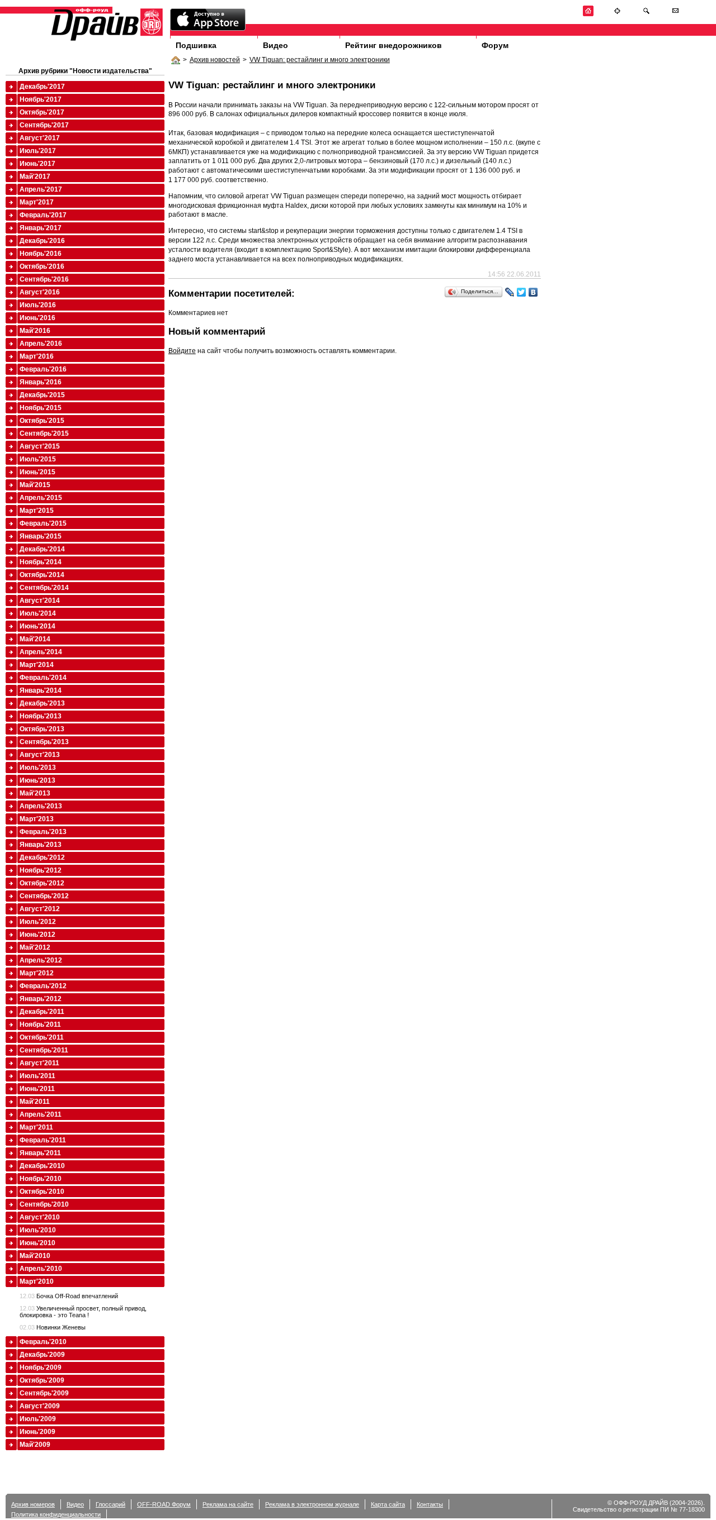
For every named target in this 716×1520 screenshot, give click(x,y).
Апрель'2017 (41, 189)
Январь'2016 (41, 382)
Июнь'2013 (37, 780)
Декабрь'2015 (42, 395)
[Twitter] (521, 292)
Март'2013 (37, 819)
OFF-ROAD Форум (164, 1504)
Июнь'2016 (37, 318)
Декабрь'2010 (42, 1166)
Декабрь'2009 (42, 1355)
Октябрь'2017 (42, 112)
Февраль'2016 (43, 369)
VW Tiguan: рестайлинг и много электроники (319, 60)
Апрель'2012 (41, 960)
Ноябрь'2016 (41, 254)
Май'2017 (35, 176)
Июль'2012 (38, 922)
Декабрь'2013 (42, 703)
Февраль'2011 (43, 1140)
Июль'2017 (38, 151)
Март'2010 (37, 1281)
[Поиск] (646, 14)
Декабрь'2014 (42, 549)
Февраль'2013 (43, 832)
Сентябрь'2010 (44, 1204)
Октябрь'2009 (42, 1380)
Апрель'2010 (41, 1269)
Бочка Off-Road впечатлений (69, 1296)
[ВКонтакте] (533, 292)
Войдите (182, 351)
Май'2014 (35, 639)
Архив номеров (33, 1504)
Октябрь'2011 (42, 1037)
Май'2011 (35, 1102)
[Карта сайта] (617, 14)
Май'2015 (35, 485)
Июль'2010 (38, 1230)
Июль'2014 (38, 613)
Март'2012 (37, 973)
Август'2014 (40, 600)
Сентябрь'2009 (44, 1393)
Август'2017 (40, 138)
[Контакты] (675, 14)
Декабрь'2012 (42, 857)
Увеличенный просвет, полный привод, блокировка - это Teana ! (83, 1311)
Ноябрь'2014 (41, 562)
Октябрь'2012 (42, 883)
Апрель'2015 (41, 498)
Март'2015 (37, 510)
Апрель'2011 (41, 1114)
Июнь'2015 (37, 472)
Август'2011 (39, 1063)
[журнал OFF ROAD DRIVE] (105, 40)
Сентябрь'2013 (44, 742)
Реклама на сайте (227, 1504)
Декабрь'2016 (42, 241)
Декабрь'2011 (42, 1012)
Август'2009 (40, 1406)
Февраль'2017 (43, 215)
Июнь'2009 (37, 1432)
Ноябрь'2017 (41, 99)
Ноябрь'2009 (41, 1367)
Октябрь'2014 (42, 575)
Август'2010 (40, 1217)
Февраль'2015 (43, 523)
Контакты (430, 1504)
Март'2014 (37, 665)
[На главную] (588, 14)
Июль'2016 (38, 305)
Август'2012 (40, 909)
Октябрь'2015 (42, 421)
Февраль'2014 (43, 678)
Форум (495, 45)
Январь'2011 (40, 1153)
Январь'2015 (41, 536)
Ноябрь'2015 (41, 408)
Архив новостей (215, 60)
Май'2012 (35, 947)
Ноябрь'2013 (41, 716)
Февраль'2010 (43, 1342)
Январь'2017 (41, 228)
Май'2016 (35, 331)
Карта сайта (388, 1504)
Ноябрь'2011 (40, 1024)
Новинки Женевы (53, 1327)
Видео (275, 45)
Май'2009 (35, 1444)
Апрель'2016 (41, 343)
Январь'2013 (41, 845)
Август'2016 (40, 292)
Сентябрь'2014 (44, 588)
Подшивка (196, 45)
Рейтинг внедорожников (393, 45)
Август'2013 (40, 755)
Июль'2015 (38, 459)
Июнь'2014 (37, 626)
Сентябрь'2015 (44, 433)
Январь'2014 (41, 690)
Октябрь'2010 (42, 1191)
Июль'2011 (37, 1076)
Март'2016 (37, 356)
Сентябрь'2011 (44, 1050)
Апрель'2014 (41, 652)
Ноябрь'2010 (41, 1179)
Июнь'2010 (37, 1243)
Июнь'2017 (37, 164)
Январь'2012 (41, 999)
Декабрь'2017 (42, 86)
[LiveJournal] (510, 292)
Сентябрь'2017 (44, 125)
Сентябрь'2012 (44, 896)
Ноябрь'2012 (41, 870)
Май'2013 (35, 793)
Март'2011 (36, 1127)
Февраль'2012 (43, 986)
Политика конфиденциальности (56, 1514)
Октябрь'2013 (42, 729)
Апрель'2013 (41, 806)
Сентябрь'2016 (44, 279)
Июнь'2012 (37, 934)
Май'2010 (35, 1256)
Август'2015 (40, 446)
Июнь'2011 (37, 1089)
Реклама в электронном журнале (312, 1504)
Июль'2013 (38, 767)
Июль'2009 (38, 1419)
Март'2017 (37, 202)
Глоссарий (110, 1504)
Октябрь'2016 (42, 266)
